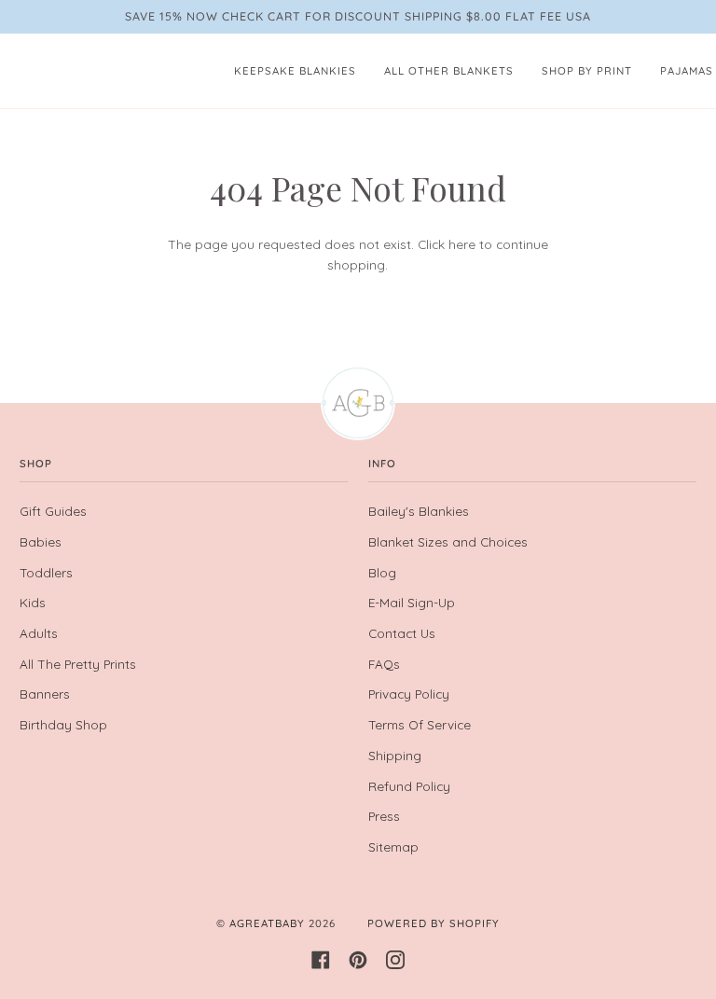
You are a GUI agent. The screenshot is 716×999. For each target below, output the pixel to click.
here (461, 244)
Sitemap (393, 846)
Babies (41, 541)
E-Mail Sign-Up (411, 602)
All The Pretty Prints (78, 664)
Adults (39, 633)
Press (384, 816)
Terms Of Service (419, 724)
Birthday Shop (63, 724)
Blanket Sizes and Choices (448, 541)
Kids (33, 602)
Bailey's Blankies (418, 511)
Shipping (394, 755)
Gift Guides (53, 511)
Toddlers (46, 572)
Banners (45, 693)
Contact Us (401, 633)
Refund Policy (409, 786)
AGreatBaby (267, 923)
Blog (382, 572)
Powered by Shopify (433, 923)
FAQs (384, 664)
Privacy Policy (408, 693)
